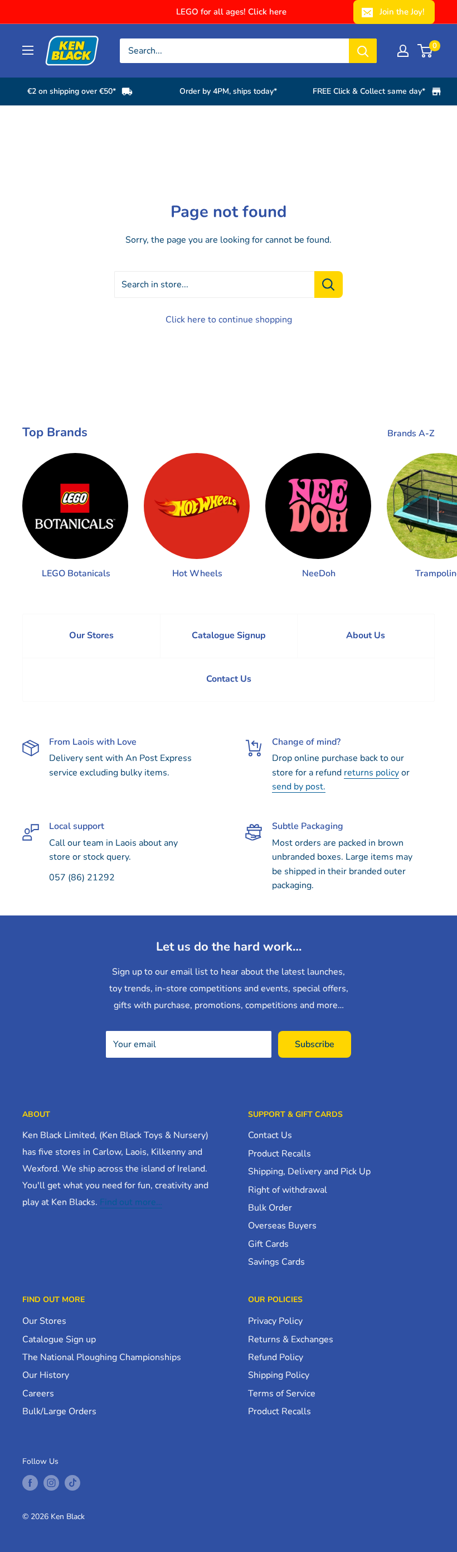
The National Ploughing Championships (101, 1357)
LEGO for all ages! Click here (231, 11)
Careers (38, 1393)
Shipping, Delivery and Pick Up (309, 1171)
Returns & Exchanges (290, 1339)
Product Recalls (279, 1154)
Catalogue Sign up (59, 1339)
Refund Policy (275, 1357)
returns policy (371, 773)
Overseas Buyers (282, 1226)
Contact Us (228, 679)
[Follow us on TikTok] (72, 1483)
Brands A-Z (412, 433)
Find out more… (131, 1202)
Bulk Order (270, 1208)
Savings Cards (276, 1262)
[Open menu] (27, 50)
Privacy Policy (275, 1321)
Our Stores (91, 635)
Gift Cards (268, 1244)
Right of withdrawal (287, 1190)
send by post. (298, 786)
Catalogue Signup (229, 635)
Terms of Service (281, 1393)
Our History (45, 1375)
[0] (425, 50)
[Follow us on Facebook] (30, 1483)
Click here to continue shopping (229, 320)
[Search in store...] (328, 284)
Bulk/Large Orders (59, 1411)
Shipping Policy (278, 1375)
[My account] (403, 51)
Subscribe (314, 1044)
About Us (365, 635)
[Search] (363, 50)
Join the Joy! (402, 11)
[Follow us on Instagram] (51, 1483)
